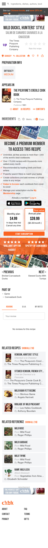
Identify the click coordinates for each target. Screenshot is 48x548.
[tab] (9, 307)
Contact (6, 514)
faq (25, 509)
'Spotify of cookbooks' (36, 246)
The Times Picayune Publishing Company (14, 45)
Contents (40, 109)
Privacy (5, 519)
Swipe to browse (11, 183)
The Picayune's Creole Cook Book (29, 92)
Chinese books (18, 10)
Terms (27, 514)
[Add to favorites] (33, 55)
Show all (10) (28, 348)
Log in (33, 197)
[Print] (28, 55)
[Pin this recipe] (37, 55)
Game (7, 293)
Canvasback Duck (13, 296)
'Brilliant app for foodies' (12, 248)
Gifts (26, 519)
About (15, 109)
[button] (8, 4)
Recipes (26, 109)
